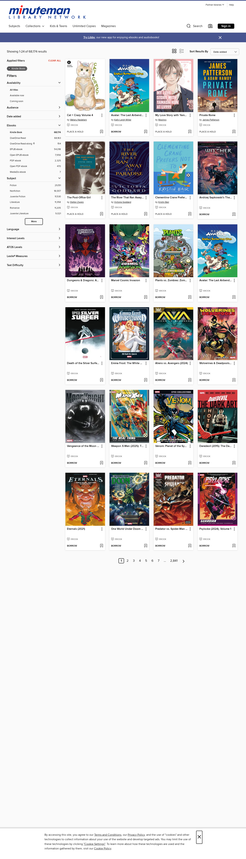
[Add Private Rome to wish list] (234, 132)
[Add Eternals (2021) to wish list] (101, 546)
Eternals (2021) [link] (76, 529)
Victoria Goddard (122, 202)
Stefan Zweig (77, 202)
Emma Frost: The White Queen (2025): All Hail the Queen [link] (127, 363)
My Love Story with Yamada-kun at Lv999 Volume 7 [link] (171, 115)
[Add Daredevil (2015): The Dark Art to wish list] (234, 463)
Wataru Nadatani (78, 119)
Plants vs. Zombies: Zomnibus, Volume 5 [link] (171, 280)
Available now (17, 95)
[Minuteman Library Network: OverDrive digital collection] (47, 12)
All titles (14, 90)
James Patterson (210, 119)
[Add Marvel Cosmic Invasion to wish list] (145, 297)
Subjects (14, 26)
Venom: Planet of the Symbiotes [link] (171, 446)
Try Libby (89, 37)
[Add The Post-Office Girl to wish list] (101, 214)
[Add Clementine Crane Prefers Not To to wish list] (189, 214)
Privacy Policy (136, 835)
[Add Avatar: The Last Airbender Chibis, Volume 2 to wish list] (145, 132)
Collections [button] (34, 26)
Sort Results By (199, 51)
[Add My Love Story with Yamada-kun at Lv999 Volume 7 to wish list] (189, 132)
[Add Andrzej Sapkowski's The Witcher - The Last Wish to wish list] (234, 214)
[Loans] (210, 26)
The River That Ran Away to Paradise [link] (127, 197)
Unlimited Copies (84, 26)
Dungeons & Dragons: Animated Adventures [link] (83, 280)
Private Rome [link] (207, 115)
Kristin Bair (163, 202)
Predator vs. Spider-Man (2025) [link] (171, 529)
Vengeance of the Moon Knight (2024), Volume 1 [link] (83, 446)
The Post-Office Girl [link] (79, 197)
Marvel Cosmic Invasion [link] (125, 280)
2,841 (174, 561)
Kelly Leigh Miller (122, 119)
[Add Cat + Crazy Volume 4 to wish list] (101, 132)
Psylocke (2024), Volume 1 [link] (215, 529)
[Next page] (183, 561)
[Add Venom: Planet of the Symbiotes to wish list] (189, 463)
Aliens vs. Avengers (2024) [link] (171, 363)
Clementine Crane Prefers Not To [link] (171, 197)
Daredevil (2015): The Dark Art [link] (215, 446)
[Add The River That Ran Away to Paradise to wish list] (145, 214)
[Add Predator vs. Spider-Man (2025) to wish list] (189, 546)
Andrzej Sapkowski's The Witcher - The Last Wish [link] (215, 197)
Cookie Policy (102, 848)
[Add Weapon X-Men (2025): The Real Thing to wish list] (145, 463)
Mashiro (162, 119)
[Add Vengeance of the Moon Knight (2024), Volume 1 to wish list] (101, 463)
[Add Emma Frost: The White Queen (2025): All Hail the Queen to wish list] (145, 380)
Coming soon (16, 101)
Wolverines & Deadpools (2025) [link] (215, 363)
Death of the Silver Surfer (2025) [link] (83, 363)
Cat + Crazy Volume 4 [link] (80, 115)
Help (231, 5)
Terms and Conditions (107, 835)
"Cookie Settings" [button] (94, 844)
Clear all (54, 60)
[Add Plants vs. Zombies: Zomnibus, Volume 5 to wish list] (189, 297)
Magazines (108, 26)
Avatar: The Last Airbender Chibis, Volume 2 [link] (127, 115)
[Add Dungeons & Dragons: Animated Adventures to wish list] (101, 297)
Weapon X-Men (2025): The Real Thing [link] (127, 446)
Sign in (226, 26)
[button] (215, 5)
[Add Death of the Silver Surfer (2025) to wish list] (101, 380)
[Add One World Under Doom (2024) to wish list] (145, 546)
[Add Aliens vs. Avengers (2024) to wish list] (189, 380)
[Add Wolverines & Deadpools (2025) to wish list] (234, 380)
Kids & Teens (58, 26)
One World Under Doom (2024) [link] (127, 529)
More (34, 221)
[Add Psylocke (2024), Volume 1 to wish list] (234, 546)
